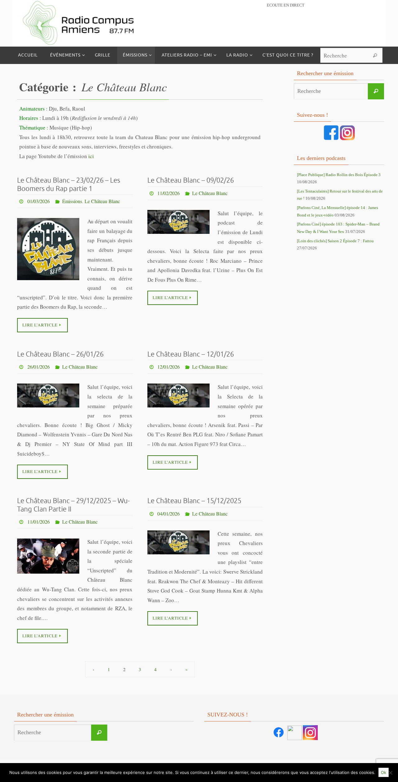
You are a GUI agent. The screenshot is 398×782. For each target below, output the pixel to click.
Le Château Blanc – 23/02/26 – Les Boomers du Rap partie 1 (68, 184)
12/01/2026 (168, 366)
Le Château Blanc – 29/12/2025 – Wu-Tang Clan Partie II (73, 505)
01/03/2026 (38, 201)
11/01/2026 (38, 521)
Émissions (72, 201)
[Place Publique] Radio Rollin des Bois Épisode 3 (339, 174)
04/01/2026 (168, 513)
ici (91, 156)
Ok (383, 772)
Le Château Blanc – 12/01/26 (190, 354)
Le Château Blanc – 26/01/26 (60, 354)
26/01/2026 (38, 366)
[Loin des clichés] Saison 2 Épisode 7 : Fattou (335, 241)
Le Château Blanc (102, 201)
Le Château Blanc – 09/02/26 (190, 180)
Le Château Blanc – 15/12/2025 (194, 501)
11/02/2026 (168, 193)
